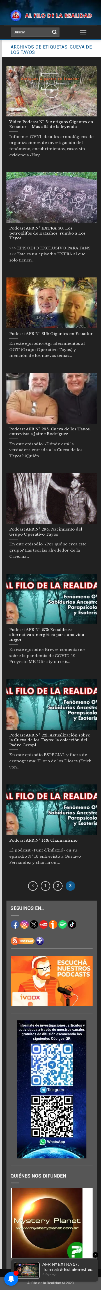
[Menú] (83, 32)
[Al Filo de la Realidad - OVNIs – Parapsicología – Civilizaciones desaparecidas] (50, 15)
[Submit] (54, 32)
